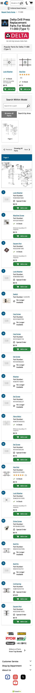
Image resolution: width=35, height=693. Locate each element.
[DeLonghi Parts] (10, 643)
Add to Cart (11, 89)
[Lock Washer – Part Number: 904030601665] (6, 201)
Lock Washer (8, 72)
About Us (6, 670)
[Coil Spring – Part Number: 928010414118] (6, 592)
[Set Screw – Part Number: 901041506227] (6, 403)
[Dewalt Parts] (22, 633)
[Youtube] (15, 682)
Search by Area (24, 113)
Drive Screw (17, 521)
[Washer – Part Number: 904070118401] (6, 383)
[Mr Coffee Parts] (22, 643)
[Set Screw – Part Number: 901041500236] (6, 452)
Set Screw (16, 357)
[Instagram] (15, 677)
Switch (15, 294)
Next (26, 149)
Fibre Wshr (17, 416)
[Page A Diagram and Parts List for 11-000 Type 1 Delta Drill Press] (17, 174)
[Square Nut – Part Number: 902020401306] (6, 254)
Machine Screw (18, 215)
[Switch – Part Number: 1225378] (6, 301)
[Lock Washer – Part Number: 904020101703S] (9, 62)
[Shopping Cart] (31, 3)
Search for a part (10, 106)
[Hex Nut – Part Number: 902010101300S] (25, 62)
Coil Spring (17, 584)
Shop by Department (12, 665)
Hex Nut (22, 72)
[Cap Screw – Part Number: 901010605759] (6, 321)
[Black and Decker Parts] (10, 633)
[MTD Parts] (22, 638)
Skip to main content (16, 7)
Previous (9, 149)
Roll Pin (16, 544)
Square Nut (17, 244)
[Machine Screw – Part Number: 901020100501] (6, 226)
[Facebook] (7, 677)
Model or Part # (17, 3)
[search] (21, 3)
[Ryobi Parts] (10, 638)
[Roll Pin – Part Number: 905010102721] (6, 570)
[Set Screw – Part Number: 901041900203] (6, 363)
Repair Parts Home (8, 12)
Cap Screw (17, 314)
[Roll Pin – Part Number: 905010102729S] (6, 550)
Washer (16, 377)
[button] (2, 3)
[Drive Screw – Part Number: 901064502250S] (6, 529)
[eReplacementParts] (6, 3)
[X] (23, 677)
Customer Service (10, 661)
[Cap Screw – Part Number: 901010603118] (6, 342)
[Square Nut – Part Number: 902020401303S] (6, 614)
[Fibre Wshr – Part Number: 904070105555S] (6, 427)
